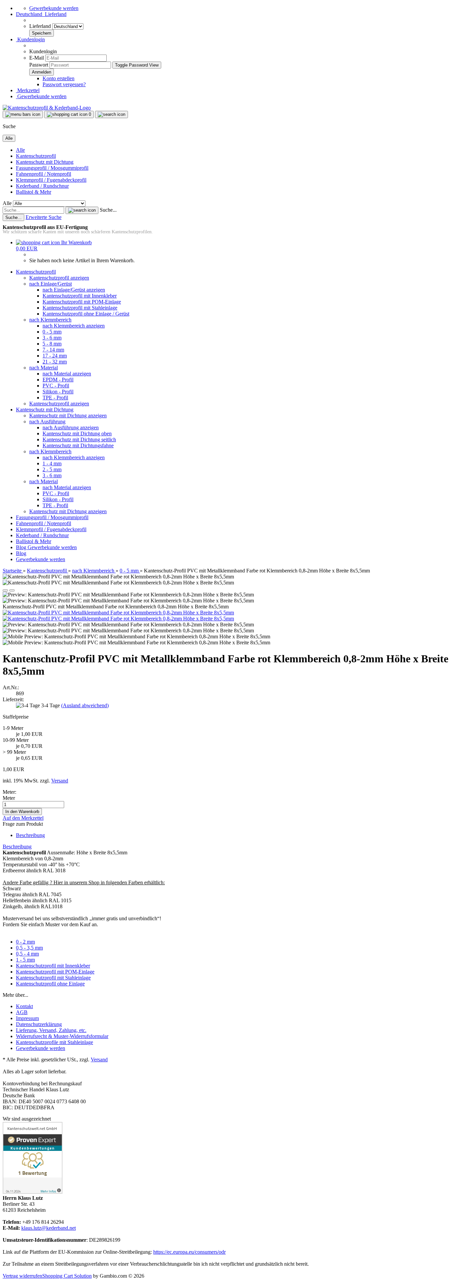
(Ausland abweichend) (85, 705)
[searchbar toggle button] (111, 114)
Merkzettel (28, 90)
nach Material (43, 367)
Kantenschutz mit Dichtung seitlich (79, 439)
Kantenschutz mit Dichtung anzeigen (68, 415)
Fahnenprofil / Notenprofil (43, 174)
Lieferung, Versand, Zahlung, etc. (51, 1030)
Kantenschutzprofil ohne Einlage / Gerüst (86, 314)
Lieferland (40, 26)
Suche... (108, 210)
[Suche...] (81, 210)
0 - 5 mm (52, 331)
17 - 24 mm (55, 355)
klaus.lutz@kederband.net (48, 1228)
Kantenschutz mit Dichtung (44, 162)
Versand (99, 1059)
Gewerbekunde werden (53, 8)
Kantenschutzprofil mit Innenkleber (80, 296)
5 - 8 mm (52, 343)
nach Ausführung (47, 421)
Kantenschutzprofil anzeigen (59, 278)
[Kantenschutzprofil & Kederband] (47, 107)
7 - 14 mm (53, 349)
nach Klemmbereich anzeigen (74, 325)
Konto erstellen (58, 78)
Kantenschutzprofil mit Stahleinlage (80, 308)
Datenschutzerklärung (39, 1024)
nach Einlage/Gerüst (50, 284)
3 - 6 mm (52, 337)
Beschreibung (30, 835)
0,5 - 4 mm (27, 954)
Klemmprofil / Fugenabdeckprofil (51, 180)
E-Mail (36, 58)
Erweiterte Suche (43, 217)
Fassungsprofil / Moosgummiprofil (52, 168)
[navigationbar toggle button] (23, 114)
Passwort (38, 65)
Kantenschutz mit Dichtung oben (77, 433)
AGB (22, 1012)
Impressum (27, 1018)
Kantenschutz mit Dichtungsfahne (78, 445)
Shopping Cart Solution (67, 1276)
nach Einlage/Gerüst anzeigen (74, 290)
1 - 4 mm (52, 463)
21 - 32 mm (55, 361)
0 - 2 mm (25, 942)
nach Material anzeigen (67, 373)
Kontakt (24, 1006)
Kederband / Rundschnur (42, 186)
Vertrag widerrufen (22, 1276)
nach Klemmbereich (50, 319)
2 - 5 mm (52, 469)
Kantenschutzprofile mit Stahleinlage (54, 1042)
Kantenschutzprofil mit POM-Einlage (82, 302)
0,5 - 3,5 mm (29, 948)
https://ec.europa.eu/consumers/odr (189, 1252)
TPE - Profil (55, 397)
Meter (9, 798)
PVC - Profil (56, 385)
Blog (22, 547)
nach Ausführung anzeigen (71, 427)
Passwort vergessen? (64, 84)
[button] (41, 14)
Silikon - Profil (58, 391)
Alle (20, 150)
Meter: (9, 792)
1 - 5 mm (25, 960)
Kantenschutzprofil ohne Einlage (50, 983)
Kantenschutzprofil (36, 156)
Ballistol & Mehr (33, 192)
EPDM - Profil (58, 379)
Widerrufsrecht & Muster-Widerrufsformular (62, 1036)
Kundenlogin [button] (30, 39)
